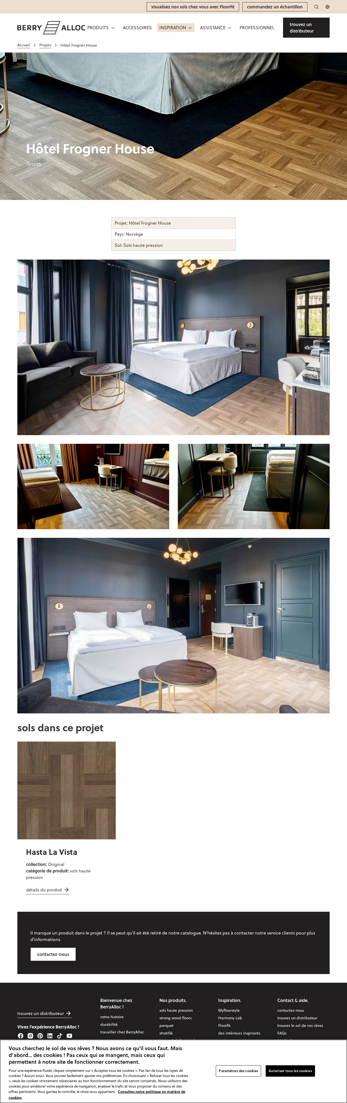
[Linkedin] (50, 1036)
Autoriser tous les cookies (290, 1070)
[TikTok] (59, 1036)
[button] (176, 27)
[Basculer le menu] (112, 27)
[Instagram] (30, 1036)
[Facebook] (20, 1036)
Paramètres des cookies (238, 1070)
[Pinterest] (40, 1036)
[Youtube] (69, 1036)
